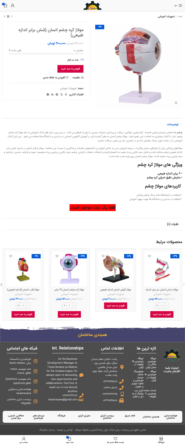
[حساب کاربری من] (12, 5)
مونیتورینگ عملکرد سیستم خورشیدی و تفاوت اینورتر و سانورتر (137, 379)
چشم (179, 132)
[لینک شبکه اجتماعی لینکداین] (52, 94)
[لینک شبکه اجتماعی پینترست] (57, 94)
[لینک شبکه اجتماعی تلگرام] (48, 94)
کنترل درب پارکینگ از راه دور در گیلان (137, 393)
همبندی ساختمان (151, 417)
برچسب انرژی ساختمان (107, 417)
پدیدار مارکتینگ (47, 430)
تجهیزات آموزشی (166, 16)
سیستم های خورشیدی (38, 417)
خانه (180, 16)
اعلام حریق (130, 416)
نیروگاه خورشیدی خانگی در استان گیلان (151, 363)
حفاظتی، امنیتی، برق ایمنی (16, 417)
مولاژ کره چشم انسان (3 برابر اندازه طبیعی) (69, 291)
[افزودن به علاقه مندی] (149, 256)
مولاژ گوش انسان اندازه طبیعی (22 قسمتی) (115, 291)
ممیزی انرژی (84, 416)
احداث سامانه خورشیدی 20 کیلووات (150, 393)
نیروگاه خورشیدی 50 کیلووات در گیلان (150, 376)
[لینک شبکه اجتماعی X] (61, 94)
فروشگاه (61, 416)
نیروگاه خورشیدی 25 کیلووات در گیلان (137, 363)
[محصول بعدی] (4, 16)
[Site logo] (92, 5)
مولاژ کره (155, 164)
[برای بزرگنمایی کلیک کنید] (176, 102)
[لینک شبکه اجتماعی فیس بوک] (66, 94)
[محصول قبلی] (12, 16)
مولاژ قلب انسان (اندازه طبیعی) (23, 290)
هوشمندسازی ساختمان (170, 417)
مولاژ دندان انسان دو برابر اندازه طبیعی (162, 291)
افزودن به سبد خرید (70, 69)
